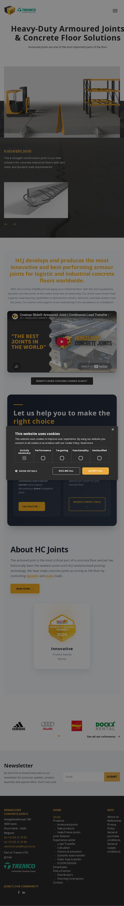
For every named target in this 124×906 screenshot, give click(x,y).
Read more (87, 442)
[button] (26, 471)
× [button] (112, 429)
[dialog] (62, 453)
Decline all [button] (66, 470)
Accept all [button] (95, 470)
